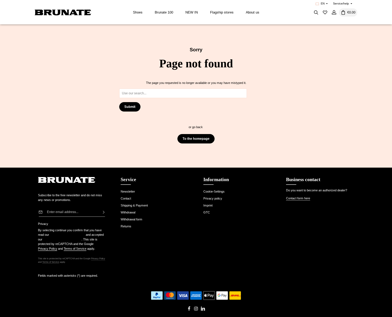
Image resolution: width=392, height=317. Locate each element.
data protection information (67, 234)
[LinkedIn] (203, 309)
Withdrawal (128, 212)
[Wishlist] (325, 12)
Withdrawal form (131, 219)
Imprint (208, 205)
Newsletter (128, 191)
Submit (129, 106)
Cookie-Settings (214, 191)
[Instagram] (196, 309)
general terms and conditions (62, 239)
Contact (126, 198)
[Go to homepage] (63, 12)
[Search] (316, 12)
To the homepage (196, 138)
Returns (126, 226)
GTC (206, 212)
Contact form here (298, 198)
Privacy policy (212, 198)
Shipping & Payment (134, 205)
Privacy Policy (98, 258)
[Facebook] (189, 309)
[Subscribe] (102, 212)
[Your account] (334, 12)
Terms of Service (50, 262)
